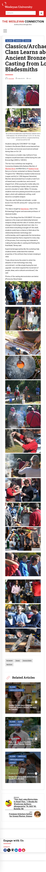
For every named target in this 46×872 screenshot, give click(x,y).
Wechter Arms (10, 169)
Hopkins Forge (33, 169)
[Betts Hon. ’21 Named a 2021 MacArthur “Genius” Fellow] (23, 732)
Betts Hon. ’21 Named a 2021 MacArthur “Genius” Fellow (20, 743)
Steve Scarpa (31, 773)
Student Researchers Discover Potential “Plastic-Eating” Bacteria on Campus (22, 707)
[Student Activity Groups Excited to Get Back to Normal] (23, 767)
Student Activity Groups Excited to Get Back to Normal (23, 778)
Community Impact (15, 725)
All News (9, 40)
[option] (23, 95)
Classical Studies (27, 660)
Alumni (20, 721)
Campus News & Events (16, 690)
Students (27, 40)
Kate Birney (25, 209)
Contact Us (6, 846)
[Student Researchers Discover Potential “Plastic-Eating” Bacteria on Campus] (23, 698)
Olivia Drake (11, 78)
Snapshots (18, 40)
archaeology (9, 660)
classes (18, 660)
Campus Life (21, 756)
